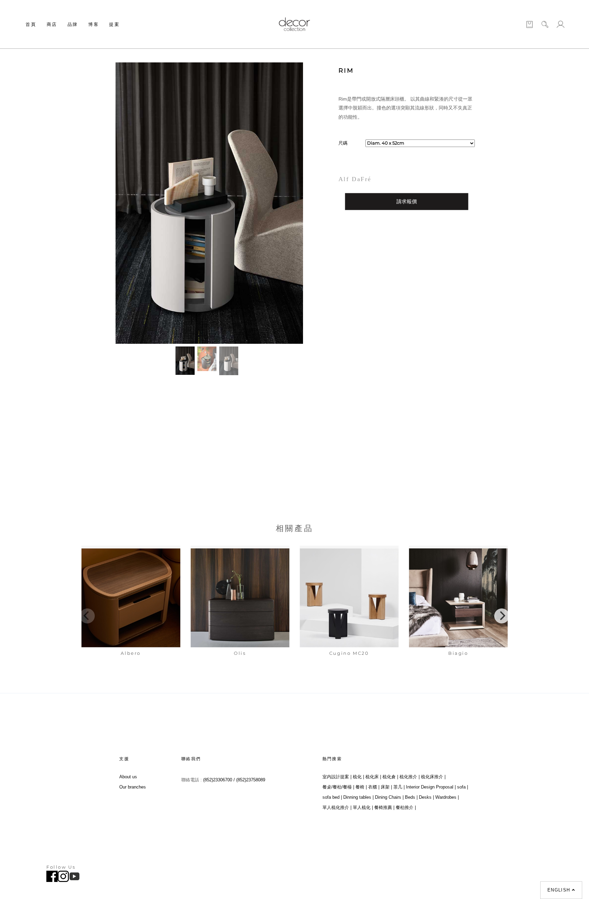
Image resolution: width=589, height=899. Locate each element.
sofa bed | (332, 797)
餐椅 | (361, 787)
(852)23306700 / (219, 779)
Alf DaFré (355, 179)
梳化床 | (373, 776)
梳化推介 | (409, 776)
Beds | (411, 797)
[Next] (501, 615)
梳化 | (358, 776)
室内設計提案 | (336, 776)
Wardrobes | (447, 797)
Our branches (132, 787)
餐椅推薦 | (384, 807)
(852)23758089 (251, 779)
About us (128, 776)
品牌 (72, 24)
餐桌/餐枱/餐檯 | (338, 787)
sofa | (462, 787)
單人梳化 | (363, 807)
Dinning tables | (358, 797)
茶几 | (399, 787)
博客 (93, 24)
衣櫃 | (373, 787)
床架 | (386, 787)
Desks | (426, 797)
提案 (114, 24)
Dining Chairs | (389, 797)
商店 (52, 24)
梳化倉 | (390, 776)
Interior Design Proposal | (431, 787)
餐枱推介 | (406, 807)
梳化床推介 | (433, 776)
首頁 (31, 24)
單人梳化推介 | (336, 807)
